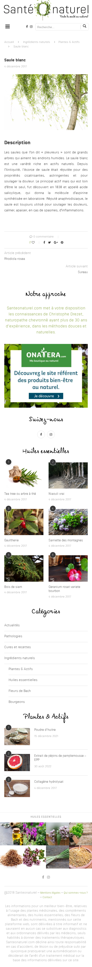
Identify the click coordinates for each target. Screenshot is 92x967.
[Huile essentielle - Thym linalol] (34, 857)
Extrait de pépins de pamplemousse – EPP (60, 758)
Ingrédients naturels (36, 42)
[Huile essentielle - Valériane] (57, 834)
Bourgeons (17, 702)
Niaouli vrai (56, 493)
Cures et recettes (17, 647)
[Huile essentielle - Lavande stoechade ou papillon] (34, 834)
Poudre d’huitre (45, 729)
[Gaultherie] (23, 522)
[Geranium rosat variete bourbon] (68, 568)
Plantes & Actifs (69, 42)
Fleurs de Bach (20, 691)
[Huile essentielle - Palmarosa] (11, 857)
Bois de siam (13, 587)
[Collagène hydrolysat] (17, 788)
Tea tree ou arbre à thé (20, 493)
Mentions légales (50, 893)
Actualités (12, 625)
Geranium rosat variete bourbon (64, 589)
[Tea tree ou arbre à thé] (23, 475)
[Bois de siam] (23, 568)
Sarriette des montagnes (66, 540)
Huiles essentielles (23, 680)
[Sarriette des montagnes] (68, 522)
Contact (47, 897)
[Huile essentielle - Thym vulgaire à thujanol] (11, 834)
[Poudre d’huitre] (17, 736)
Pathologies (13, 636)
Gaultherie (11, 540)
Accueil (9, 42)
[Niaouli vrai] (68, 475)
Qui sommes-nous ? (76, 893)
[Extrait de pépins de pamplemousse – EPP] (17, 762)
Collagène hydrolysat (48, 781)
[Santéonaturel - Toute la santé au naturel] (46, 10)
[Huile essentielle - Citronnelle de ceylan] (57, 857)
